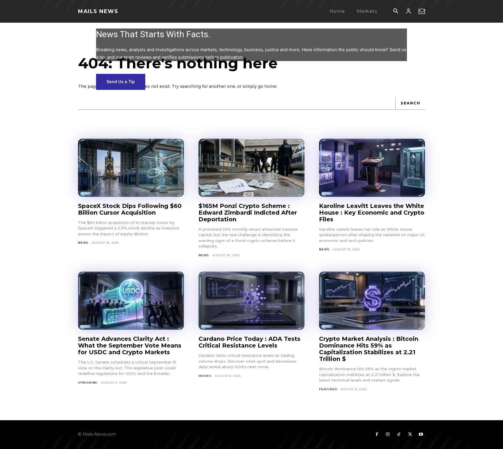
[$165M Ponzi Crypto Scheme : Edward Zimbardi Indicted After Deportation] (251, 168)
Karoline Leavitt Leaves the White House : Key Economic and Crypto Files (371, 212)
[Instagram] (388, 434)
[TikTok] (399, 434)
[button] (395, 11)
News (83, 243)
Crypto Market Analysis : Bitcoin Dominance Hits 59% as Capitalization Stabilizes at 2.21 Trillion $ (368, 348)
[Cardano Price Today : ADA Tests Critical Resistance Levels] (251, 301)
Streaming (88, 382)
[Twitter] (410, 434)
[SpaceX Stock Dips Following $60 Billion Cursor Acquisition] (131, 168)
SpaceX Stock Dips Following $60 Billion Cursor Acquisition (130, 209)
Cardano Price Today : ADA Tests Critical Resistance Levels (249, 342)
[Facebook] (377, 434)
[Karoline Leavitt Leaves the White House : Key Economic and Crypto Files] (372, 168)
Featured (328, 389)
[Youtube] (421, 434)
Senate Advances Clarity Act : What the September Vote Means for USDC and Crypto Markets (129, 345)
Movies (205, 376)
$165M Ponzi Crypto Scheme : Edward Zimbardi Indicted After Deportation (248, 212)
